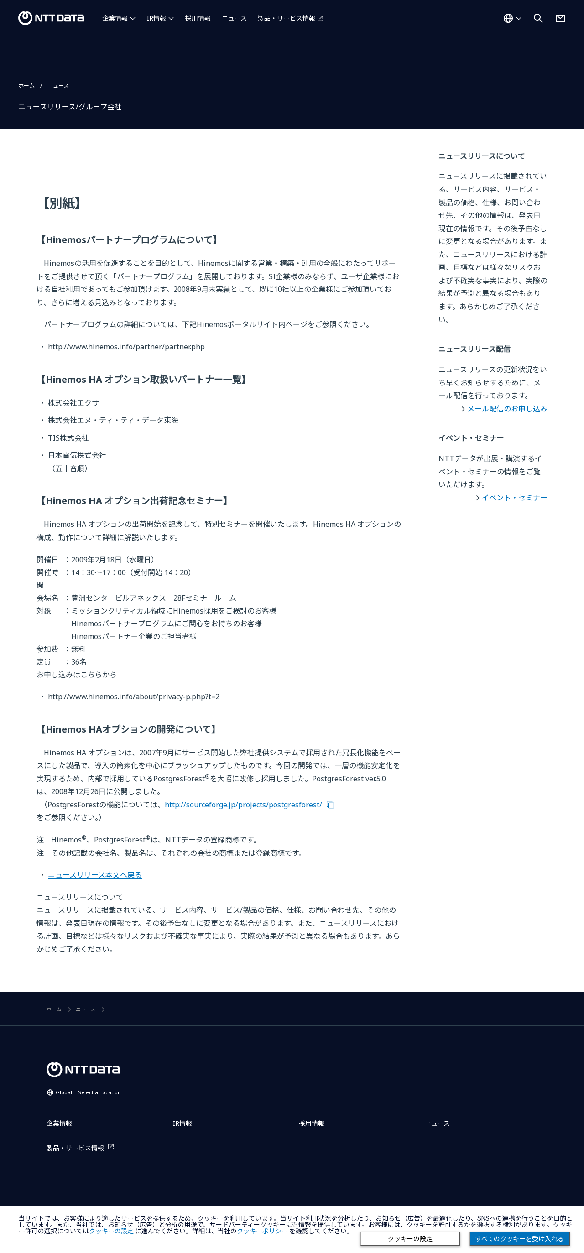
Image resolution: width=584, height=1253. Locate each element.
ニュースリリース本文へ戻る (95, 875)
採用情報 (198, 18)
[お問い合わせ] (560, 18)
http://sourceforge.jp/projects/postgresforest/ (243, 805)
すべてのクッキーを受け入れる (519, 1239)
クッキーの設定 (410, 1239)
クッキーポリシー (262, 1231)
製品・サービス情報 (286, 18)
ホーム (26, 85)
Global (88, 1092)
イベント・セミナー (515, 498)
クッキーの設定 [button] (111, 1231)
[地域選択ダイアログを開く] (512, 18)
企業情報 (115, 18)
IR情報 (156, 18)
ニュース (234, 18)
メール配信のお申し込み (507, 409)
